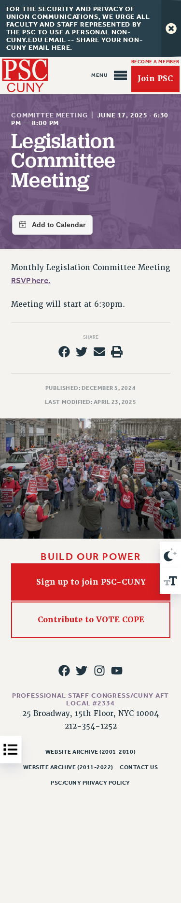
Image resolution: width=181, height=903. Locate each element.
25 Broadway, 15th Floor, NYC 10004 (90, 713)
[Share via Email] (99, 352)
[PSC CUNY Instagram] (99, 670)
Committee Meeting (49, 115)
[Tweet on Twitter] (81, 352)
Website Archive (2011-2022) (68, 767)
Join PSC (155, 79)
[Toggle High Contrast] (170, 555)
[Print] (117, 352)
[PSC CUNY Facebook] (64, 670)
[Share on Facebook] (64, 352)
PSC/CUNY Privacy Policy (90, 782)
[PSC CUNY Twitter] (81, 670)
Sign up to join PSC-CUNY (90, 581)
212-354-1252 (91, 726)
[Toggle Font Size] (170, 581)
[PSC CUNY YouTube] (117, 670)
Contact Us (139, 767)
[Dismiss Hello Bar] (171, 28)
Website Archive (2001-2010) (90, 751)
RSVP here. (31, 280)
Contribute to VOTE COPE (90, 620)
